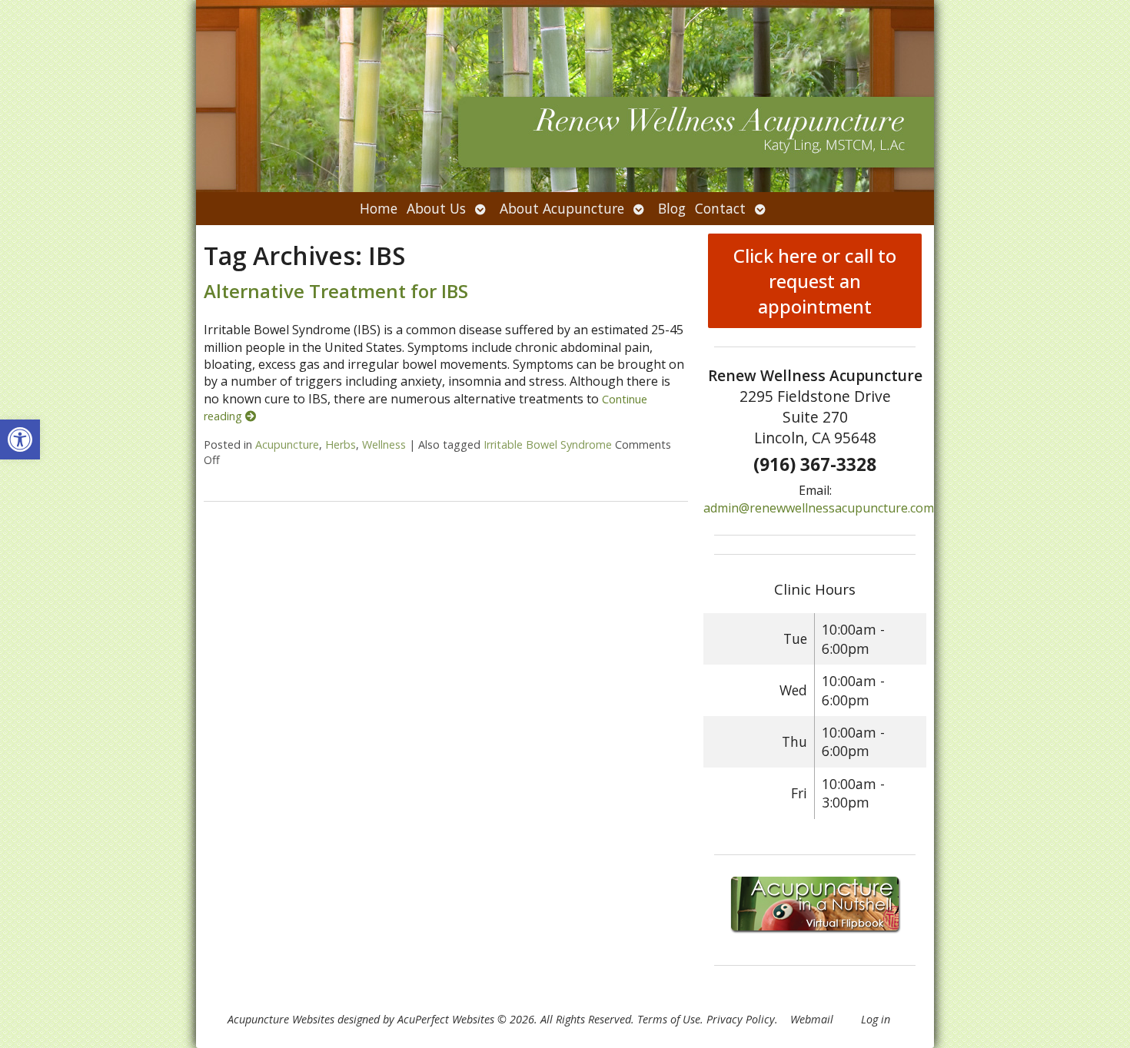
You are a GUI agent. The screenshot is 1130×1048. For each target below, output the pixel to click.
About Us (436, 208)
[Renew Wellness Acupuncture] (565, 96)
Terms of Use (668, 1019)
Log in (875, 1019)
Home (378, 208)
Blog (672, 208)
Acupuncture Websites (281, 1019)
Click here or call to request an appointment (814, 281)
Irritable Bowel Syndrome (548, 444)
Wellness (384, 444)
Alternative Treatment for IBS (336, 290)
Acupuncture (287, 444)
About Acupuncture (562, 208)
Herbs (340, 444)
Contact (720, 208)
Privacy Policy (740, 1019)
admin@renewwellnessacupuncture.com (818, 507)
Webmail (811, 1019)
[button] (20, 439)
